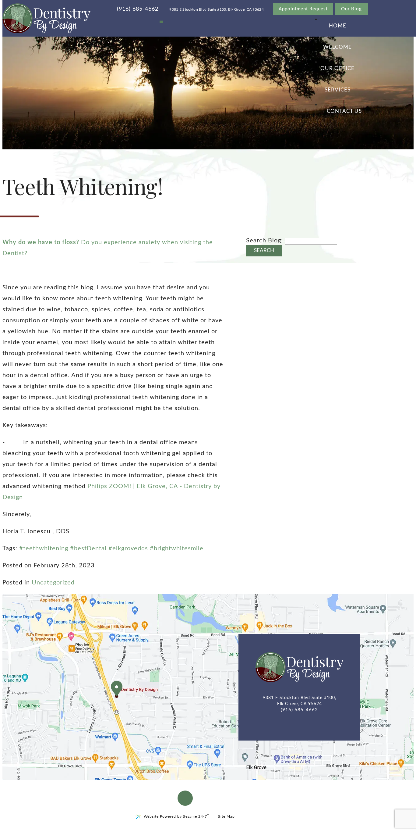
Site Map (226, 816)
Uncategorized (53, 583)
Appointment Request (303, 9)
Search (264, 250)
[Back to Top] (185, 798)
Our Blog (351, 9)
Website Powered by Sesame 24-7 (177, 816)
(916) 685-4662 (137, 9)
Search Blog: (264, 240)
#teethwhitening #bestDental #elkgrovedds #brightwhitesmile (111, 548)
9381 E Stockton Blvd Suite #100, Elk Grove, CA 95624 (216, 9)
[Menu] (161, 22)
